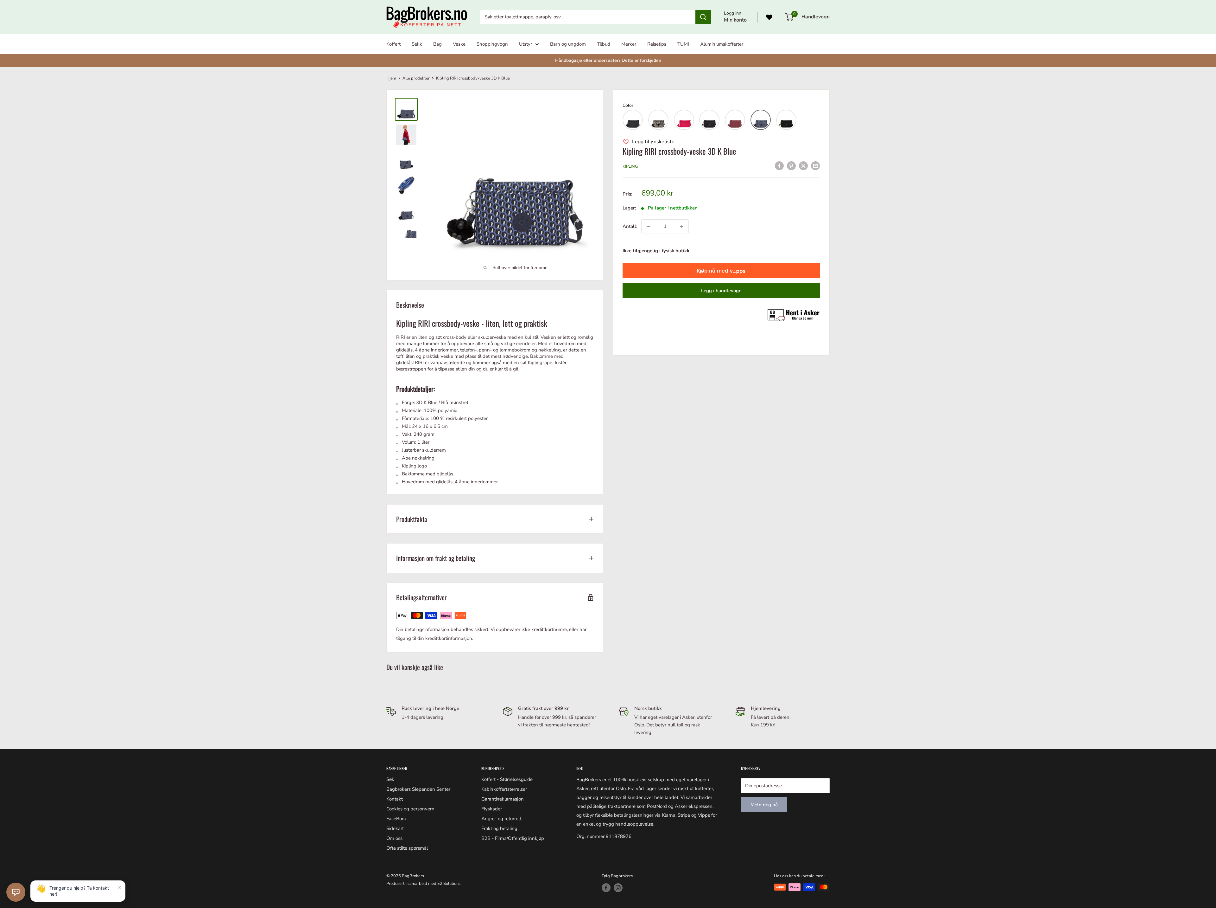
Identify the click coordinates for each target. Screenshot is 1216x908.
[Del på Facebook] (779, 165)
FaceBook (396, 818)
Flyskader (491, 809)
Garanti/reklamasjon (502, 799)
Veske (459, 44)
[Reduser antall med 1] (648, 226)
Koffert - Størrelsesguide (507, 779)
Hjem (391, 78)
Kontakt (394, 799)
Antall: (630, 226)
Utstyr (525, 44)
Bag (437, 44)
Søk (390, 779)
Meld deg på (764, 805)
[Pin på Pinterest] (791, 165)
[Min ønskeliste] (769, 17)
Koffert (393, 44)
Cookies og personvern (410, 809)
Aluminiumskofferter (721, 44)
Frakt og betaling (499, 828)
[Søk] (703, 17)
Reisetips (656, 44)
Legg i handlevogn (721, 291)
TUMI (683, 44)
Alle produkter (416, 78)
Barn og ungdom (568, 44)
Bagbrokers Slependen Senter (418, 789)
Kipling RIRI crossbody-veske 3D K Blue (679, 151)
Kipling (630, 166)
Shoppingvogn (492, 44)
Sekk (417, 44)
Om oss (394, 838)
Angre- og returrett (501, 818)
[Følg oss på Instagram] (618, 887)
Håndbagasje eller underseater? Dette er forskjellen (608, 60)
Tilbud (603, 44)
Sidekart (395, 828)
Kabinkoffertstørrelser (504, 789)
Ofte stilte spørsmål (407, 848)
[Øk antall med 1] (681, 226)
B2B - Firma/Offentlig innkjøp (512, 838)
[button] (633, 120)
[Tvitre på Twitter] (803, 165)
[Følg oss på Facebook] (606, 887)
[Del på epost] (815, 165)
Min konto (735, 19)
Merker (628, 44)
